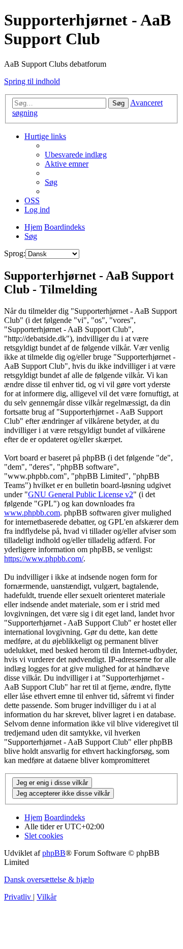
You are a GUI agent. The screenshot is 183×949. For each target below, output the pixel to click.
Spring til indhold (32, 81)
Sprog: (14, 253)
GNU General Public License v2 (80, 494)
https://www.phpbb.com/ (43, 558)
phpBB (54, 853)
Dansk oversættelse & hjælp (49, 879)
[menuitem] (76, 154)
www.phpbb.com (32, 512)
